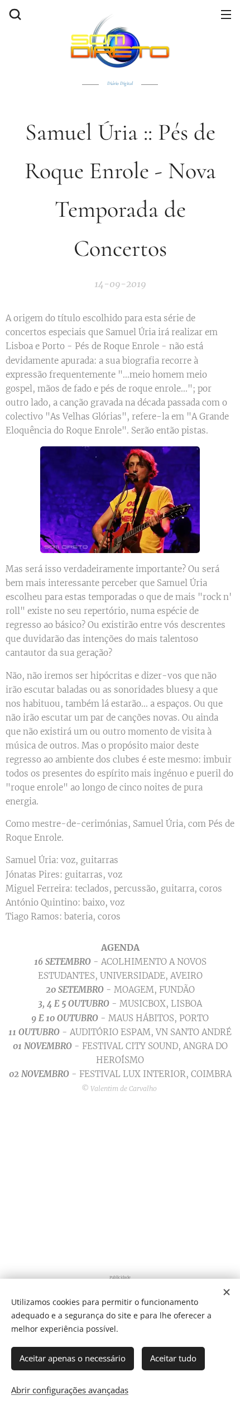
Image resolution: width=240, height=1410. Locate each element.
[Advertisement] (120, 1182)
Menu (226, 14)
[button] (14, 14)
